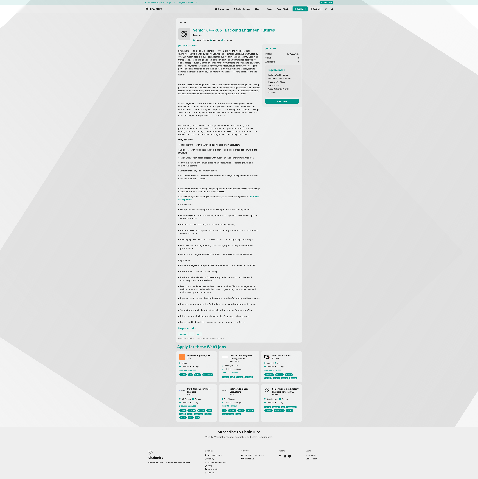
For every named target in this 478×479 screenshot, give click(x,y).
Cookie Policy (311, 459)
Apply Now (282, 101)
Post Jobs (211, 473)
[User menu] (332, 8)
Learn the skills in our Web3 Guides (193, 338)
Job (317, 9)
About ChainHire (214, 455)
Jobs (223, 9)
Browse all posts (217, 338)
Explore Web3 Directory (278, 75)
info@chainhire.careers (254, 455)
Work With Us (283, 9)
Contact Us (249, 459)
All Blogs (272, 92)
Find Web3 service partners (279, 78)
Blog (210, 466)
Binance (197, 35)
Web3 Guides (273, 85)
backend (183, 334)
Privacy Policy (311, 455)
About (269, 9)
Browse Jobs (213, 469)
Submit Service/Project (217, 462)
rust (198, 334)
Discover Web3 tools (276, 82)
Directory (210, 459)
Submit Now (328, 2)
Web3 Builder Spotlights (278, 89)
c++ (191, 334)
